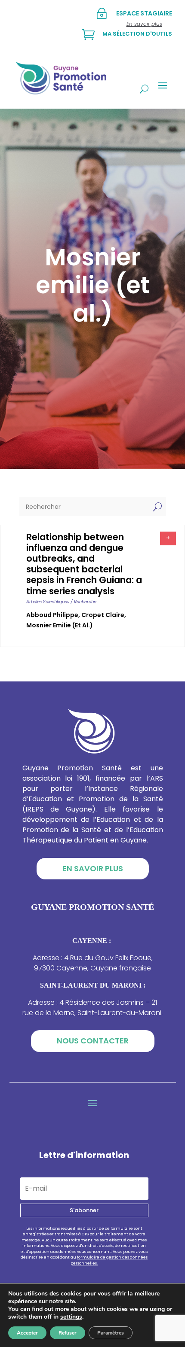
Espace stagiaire (144, 13)
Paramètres (110, 1332)
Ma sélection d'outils (137, 34)
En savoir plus (92, 868)
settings (71, 1317)
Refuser (68, 1332)
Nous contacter (93, 1040)
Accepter (27, 1332)
